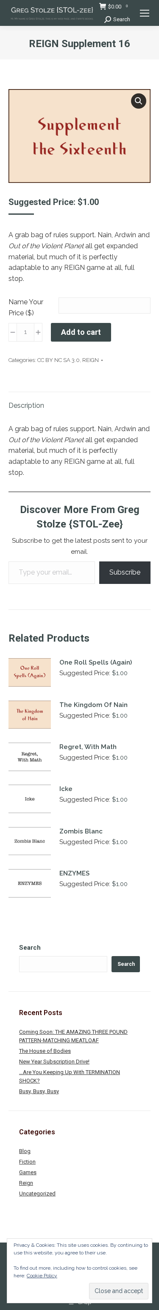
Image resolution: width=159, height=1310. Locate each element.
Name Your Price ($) (25, 307)
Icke (66, 789)
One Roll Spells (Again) (95, 662)
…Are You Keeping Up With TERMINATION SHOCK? (69, 1076)
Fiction (27, 1162)
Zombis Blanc (81, 831)
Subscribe (124, 572)
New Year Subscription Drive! (54, 1061)
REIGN (90, 360)
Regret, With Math (88, 747)
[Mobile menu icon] (145, 13)
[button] (138, 101)
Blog (25, 1151)
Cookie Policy (42, 1276)
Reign (26, 1183)
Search (30, 947)
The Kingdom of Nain (93, 705)
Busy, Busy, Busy (39, 1091)
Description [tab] (26, 405)
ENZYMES (74, 873)
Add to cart (81, 332)
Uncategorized (37, 1193)
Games (27, 1172)
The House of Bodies (45, 1051)
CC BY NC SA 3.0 (58, 360)
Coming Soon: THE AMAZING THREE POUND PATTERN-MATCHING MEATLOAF (73, 1036)
